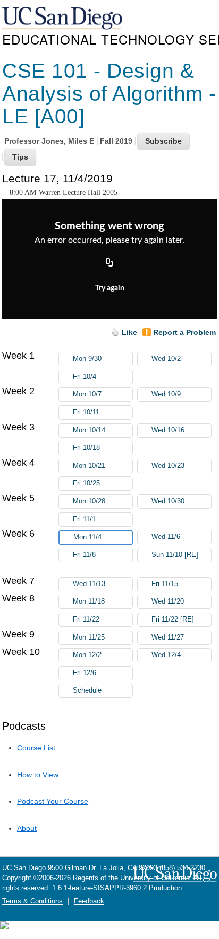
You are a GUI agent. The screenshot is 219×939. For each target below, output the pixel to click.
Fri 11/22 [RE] (172, 619)
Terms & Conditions (32, 901)
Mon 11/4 (87, 537)
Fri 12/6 (84, 673)
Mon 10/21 (89, 466)
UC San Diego (63, 18)
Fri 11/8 (84, 555)
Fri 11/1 (84, 519)
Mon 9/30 (87, 358)
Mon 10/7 (87, 394)
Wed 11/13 (89, 584)
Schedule (87, 690)
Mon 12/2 (87, 655)
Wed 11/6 (165, 537)
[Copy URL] (109, 262)
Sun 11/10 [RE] (174, 555)
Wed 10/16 (167, 430)
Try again (109, 288)
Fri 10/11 (86, 412)
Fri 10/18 (86, 447)
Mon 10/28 (89, 501)
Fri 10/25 (86, 483)
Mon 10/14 (89, 430)
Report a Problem (184, 332)
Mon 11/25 (89, 637)
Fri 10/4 (84, 376)
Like (129, 332)
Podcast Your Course (52, 801)
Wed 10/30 (167, 501)
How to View (37, 774)
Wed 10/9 (166, 394)
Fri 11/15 (164, 584)
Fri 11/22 (86, 619)
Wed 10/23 (167, 466)
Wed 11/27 (167, 637)
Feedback (89, 901)
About (27, 828)
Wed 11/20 (167, 601)
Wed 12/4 (166, 655)
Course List (36, 747)
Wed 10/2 (166, 358)
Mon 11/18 (89, 601)
